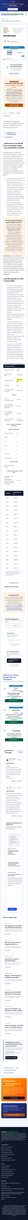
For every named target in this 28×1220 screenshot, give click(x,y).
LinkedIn (18, 113)
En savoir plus (14, 1098)
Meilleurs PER (4, 1156)
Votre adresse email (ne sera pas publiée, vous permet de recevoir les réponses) (14, 864)
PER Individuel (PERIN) (9, 1072)
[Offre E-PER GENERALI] (16, 730)
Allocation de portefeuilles (7, 1175)
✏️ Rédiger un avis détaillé (13, 660)
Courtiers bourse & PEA (6, 1158)
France (12, 14)
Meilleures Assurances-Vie (7, 1147)
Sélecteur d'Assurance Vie (7, 1171)
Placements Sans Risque (6, 1150)
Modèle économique (5, 1195)
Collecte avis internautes (6, 1190)
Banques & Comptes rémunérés (8, 1160)
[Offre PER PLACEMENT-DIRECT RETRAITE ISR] (16, 688)
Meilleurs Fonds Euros (6, 1148)
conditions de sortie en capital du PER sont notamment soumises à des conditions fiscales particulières (14, 607)
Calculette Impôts (5, 1167)
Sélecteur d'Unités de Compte (7, 1173)
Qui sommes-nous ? (5, 1187)
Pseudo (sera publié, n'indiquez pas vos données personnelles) (13, 852)
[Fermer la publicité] (26, 5)
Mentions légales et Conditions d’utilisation (10, 1183)
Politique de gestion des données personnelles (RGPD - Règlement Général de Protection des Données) (13, 1193)
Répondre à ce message (17, 780)
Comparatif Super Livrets (6, 1152)
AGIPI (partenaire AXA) (9, 1067)
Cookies (3, 1199)
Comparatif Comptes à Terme (7, 1154)
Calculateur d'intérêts (6, 1166)
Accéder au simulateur (14, 1115)
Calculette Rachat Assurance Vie (8, 1169)
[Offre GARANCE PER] (16, 710)
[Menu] (26, 14)
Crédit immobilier (5, 1177)
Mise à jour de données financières (8, 1197)
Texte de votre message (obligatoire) (14, 875)
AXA (17, 1067)
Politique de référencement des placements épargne (12, 1188)
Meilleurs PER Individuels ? (12, 586)
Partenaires (3, 1185)
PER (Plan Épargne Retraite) (10, 1070)
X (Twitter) (12, 113)
